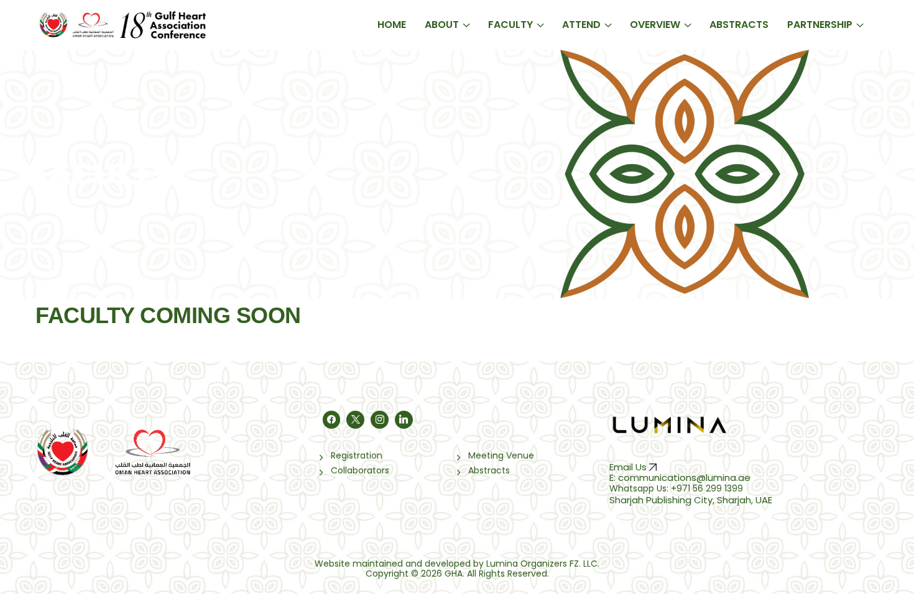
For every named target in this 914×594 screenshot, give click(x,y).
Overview (655, 24)
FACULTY (510, 24)
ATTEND (581, 24)
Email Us (629, 466)
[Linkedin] (404, 420)
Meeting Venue (501, 455)
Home (391, 24)
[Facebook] (332, 420)
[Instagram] (379, 420)
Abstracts (739, 24)
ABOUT (442, 24)
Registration (356, 455)
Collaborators (360, 470)
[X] (355, 420)
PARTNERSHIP (819, 24)
